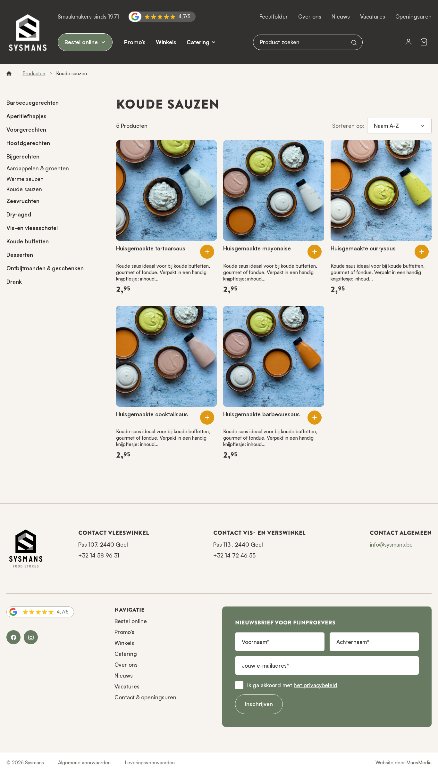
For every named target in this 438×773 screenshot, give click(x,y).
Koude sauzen (24, 189)
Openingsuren (413, 16)
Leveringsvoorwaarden (150, 763)
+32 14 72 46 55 (234, 555)
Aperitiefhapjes (26, 116)
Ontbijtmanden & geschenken (45, 268)
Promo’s (135, 42)
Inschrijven (259, 704)
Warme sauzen (25, 178)
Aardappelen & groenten (37, 168)
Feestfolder (273, 16)
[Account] (408, 42)
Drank (14, 281)
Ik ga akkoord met (292, 685)
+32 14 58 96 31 (98, 555)
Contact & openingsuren (145, 697)
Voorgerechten (26, 129)
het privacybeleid (315, 685)
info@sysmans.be (391, 544)
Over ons (309, 16)
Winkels (166, 42)
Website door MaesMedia (403, 763)
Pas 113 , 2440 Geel (238, 544)
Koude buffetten (27, 241)
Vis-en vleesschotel (32, 227)
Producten (33, 73)
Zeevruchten (22, 201)
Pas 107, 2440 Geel (103, 544)
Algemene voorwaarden (84, 763)
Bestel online (81, 42)
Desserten (19, 254)
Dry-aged (18, 214)
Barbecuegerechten (32, 102)
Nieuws (341, 16)
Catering (198, 42)
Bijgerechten (22, 156)
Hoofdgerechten (28, 143)
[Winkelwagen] (424, 42)
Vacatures (372, 16)
